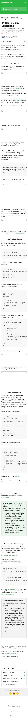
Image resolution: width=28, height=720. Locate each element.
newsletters (17, 100)
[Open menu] (25, 2)
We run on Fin (15, 715)
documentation (20, 233)
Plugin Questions (14, 17)
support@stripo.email (12, 653)
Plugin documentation (7, 594)
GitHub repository (10, 589)
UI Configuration (5, 19)
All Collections (4, 17)
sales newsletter (16, 88)
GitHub (18, 476)
